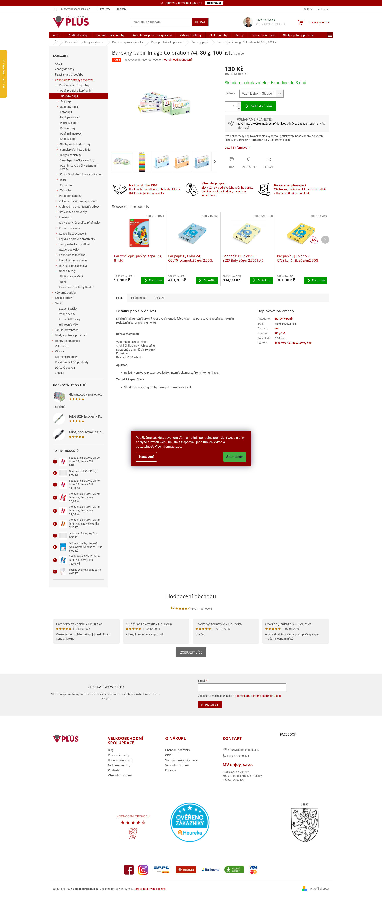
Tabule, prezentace (66, 330)
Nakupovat (214, 3)
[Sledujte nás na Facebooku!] (129, 869)
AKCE (58, 63)
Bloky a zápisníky (70, 155)
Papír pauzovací (70, 117)
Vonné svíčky (67, 314)
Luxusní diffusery (69, 319)
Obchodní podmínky (177, 750)
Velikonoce (61, 346)
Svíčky (59, 303)
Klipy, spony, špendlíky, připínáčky (79, 222)
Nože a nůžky (67, 271)
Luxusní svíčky (68, 308)
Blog (111, 750)
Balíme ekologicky (119, 765)
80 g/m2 (280, 333)
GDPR (169, 755)
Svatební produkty (66, 356)
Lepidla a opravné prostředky (77, 239)
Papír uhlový (67, 128)
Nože (63, 281)
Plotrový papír (68, 122)
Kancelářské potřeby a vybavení (74, 80)
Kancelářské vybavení (72, 233)
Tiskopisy (66, 190)
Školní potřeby (64, 297)
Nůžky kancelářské (71, 276)
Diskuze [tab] (159, 297)
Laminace (65, 217)
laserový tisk (283, 343)
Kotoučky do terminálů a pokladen (81, 174)
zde (178, 446)
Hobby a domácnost (67, 340)
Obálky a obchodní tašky (75, 144)
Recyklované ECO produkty (71, 362)
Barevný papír (69, 96)
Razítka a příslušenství (73, 265)
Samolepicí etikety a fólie (75, 149)
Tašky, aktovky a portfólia (74, 244)
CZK (306, 9)
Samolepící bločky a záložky (77, 160)
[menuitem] (56, 35)
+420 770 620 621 (266, 19)
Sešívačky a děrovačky (73, 212)
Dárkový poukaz (65, 367)
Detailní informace (236, 147)
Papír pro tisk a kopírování (76, 90)
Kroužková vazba (70, 228)
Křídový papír (68, 138)
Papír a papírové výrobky (74, 85)
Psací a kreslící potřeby (69, 74)
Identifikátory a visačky (73, 260)
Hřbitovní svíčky (69, 324)
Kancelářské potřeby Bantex (76, 287)
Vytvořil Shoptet (319, 888)
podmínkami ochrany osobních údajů (258, 695)
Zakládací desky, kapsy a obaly (78, 201)
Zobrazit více (191, 652)
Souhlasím (234, 457)
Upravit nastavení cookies (149, 888)
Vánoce (59, 351)
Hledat (200, 22)
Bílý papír (66, 101)
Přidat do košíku (261, 106)
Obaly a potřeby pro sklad (71, 335)
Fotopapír (66, 112)
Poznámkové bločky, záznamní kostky (79, 167)
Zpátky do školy (64, 69)
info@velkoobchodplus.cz (241, 749)
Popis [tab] (119, 297)
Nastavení (146, 457)
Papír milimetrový (71, 133)
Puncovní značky (118, 755)
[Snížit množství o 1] (239, 108)
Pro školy (121, 8)
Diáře (63, 179)
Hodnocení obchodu (191, 596)
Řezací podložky (69, 249)
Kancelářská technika (72, 255)
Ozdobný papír (69, 106)
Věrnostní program (120, 775)
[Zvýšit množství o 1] (239, 104)
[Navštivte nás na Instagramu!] (143, 869)
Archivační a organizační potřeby (79, 206)
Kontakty (114, 770)
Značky (59, 373)
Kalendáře (66, 185)
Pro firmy (105, 8)
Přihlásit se (209, 704)
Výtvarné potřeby (65, 292)
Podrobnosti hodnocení (177, 59)
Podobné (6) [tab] (139, 297)
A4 (277, 328)
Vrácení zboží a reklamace (181, 760)
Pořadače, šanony (70, 195)
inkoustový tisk (301, 343)
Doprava (170, 770)
